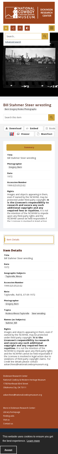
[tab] (29, 147)
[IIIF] (11, 134)
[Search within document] (51, 117)
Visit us (6, 419)
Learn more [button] (33, 440)
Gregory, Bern (15, 167)
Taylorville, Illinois (14, 276)
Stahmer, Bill (11, 323)
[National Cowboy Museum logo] (29, 13)
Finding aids (8, 416)
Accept (8, 450)
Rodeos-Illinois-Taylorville (17, 313)
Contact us (8, 423)
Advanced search (13, 42)
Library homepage (11, 412)
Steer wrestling (38, 313)
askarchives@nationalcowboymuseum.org (22, 394)
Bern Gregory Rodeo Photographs (20, 109)
